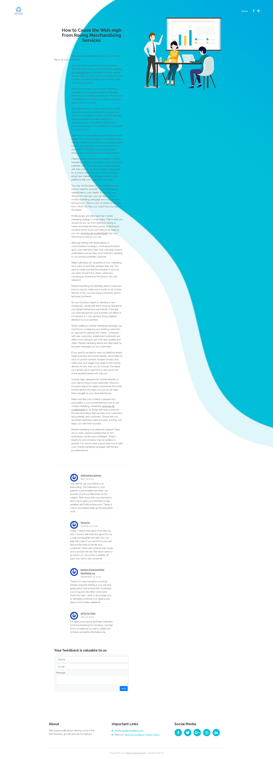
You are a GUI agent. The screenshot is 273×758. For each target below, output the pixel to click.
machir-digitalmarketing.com (129, 730)
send (123, 688)
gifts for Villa (88, 613)
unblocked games (91, 475)
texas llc (85, 522)
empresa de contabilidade (94, 233)
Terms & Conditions (134, 734)
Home (245, 11)
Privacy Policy (153, 734)
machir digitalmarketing (136, 753)
